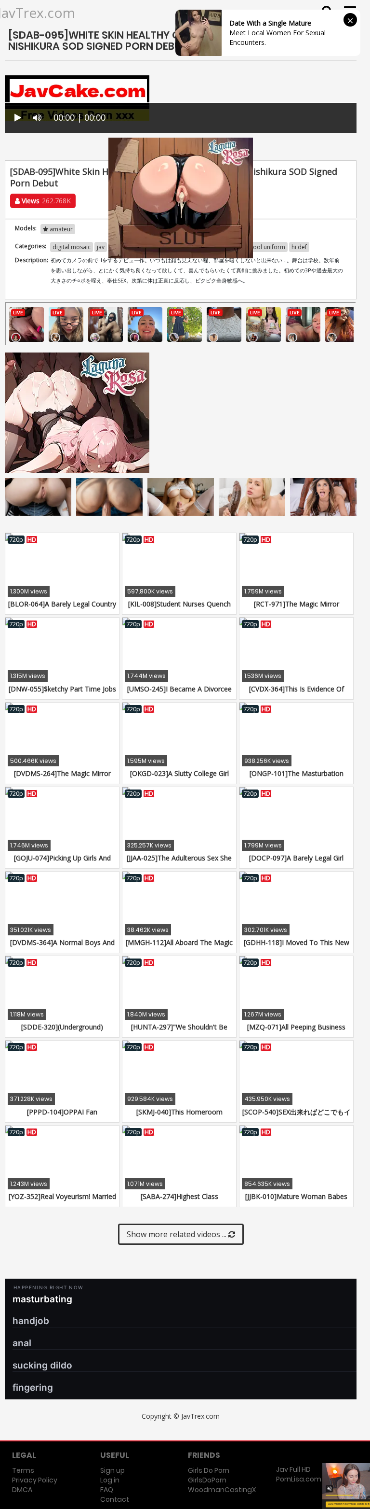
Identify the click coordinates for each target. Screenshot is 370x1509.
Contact (114, 1499)
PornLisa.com (298, 1479)
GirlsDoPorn (207, 1480)
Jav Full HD (293, 1469)
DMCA (22, 1490)
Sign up (112, 1470)
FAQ (106, 1490)
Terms (23, 1470)
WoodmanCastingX (222, 1490)
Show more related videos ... (177, 1234)
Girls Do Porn (208, 1470)
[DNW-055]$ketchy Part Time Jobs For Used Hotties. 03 (62, 693)
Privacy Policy (34, 1480)
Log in (109, 1480)
